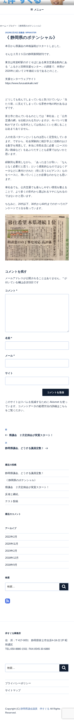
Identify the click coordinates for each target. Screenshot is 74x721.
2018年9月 (11, 564)
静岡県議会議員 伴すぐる (35, 708)
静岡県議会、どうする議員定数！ (24, 473)
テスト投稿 (11, 501)
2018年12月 (12, 557)
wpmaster (30, 33)
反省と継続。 (13, 494)
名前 (8, 338)
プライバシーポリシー (18, 683)
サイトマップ (13, 690)
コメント (11, 290)
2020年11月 (11, 543)
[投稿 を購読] (7, 602)
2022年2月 (11, 536)
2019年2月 (11, 550)
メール (10, 355)
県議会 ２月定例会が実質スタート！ (27, 487)
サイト (9, 373)
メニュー (39, 9)
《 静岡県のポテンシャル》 (21, 480)
